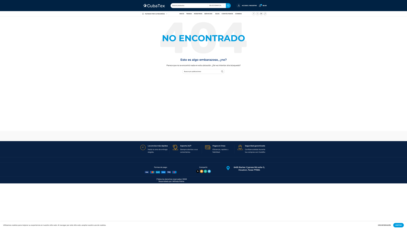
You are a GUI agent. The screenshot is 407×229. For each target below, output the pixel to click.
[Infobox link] (154, 149)
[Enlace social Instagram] (257, 13)
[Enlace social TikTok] (265, 13)
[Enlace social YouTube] (261, 13)
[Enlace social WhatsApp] (205, 171)
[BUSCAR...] (228, 5)
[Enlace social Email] (201, 171)
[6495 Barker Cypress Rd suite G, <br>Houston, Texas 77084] (228, 168)
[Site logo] (153, 5)
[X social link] (197, 171)
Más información (384, 225)
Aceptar (398, 225)
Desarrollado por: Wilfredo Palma (171, 181)
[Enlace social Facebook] (253, 13)
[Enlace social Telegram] (209, 171)
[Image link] (161, 172)
